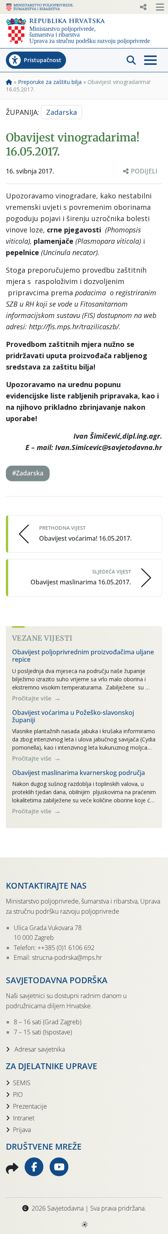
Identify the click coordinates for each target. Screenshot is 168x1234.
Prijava (22, 1129)
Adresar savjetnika (39, 1049)
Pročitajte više (32, 698)
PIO (18, 1094)
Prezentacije (30, 1106)
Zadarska (61, 112)
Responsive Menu (143, 7)
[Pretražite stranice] (131, 60)
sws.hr (84, 1224)
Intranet (23, 1118)
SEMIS (21, 1083)
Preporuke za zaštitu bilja (50, 82)
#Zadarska (27, 473)
